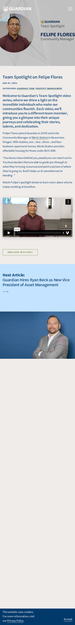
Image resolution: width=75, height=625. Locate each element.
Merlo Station (40, 137)
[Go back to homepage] (17, 8)
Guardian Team (25, 88)
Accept (68, 619)
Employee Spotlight (20, 252)
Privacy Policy (15, 621)
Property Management (49, 88)
